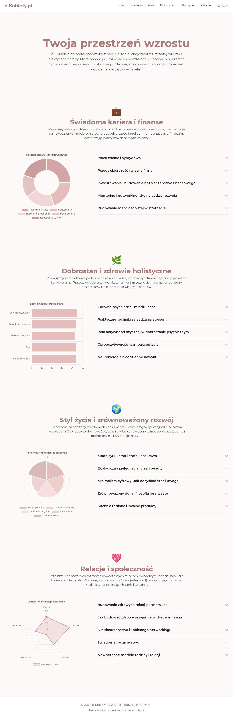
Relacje (205, 5)
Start (122, 5)
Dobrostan (167, 5)
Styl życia (187, 5)
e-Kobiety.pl (18, 5)
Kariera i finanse (143, 5)
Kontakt (223, 5)
